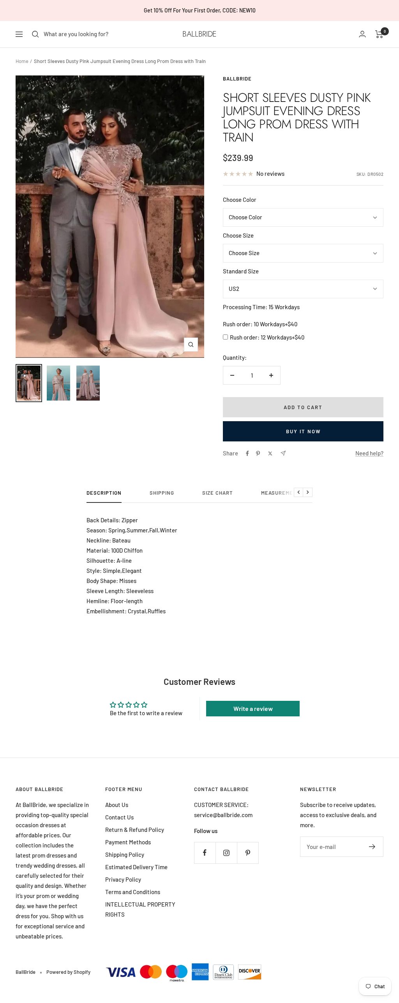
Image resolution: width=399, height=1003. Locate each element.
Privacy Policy (123, 879)
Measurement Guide (289, 493)
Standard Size (241, 271)
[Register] (372, 846)
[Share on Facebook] (247, 453)
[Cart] (379, 34)
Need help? (369, 453)
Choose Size (238, 235)
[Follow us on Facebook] (204, 852)
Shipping (162, 493)
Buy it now (303, 431)
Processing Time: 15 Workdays (261, 306)
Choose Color (239, 199)
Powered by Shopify (68, 972)
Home (22, 61)
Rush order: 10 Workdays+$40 (260, 323)
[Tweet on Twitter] (270, 453)
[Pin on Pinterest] (258, 453)
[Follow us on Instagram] (226, 852)
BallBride (237, 78)
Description (104, 493)
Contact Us (119, 817)
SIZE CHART (217, 493)
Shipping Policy (124, 854)
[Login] (362, 34)
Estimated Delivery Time (136, 866)
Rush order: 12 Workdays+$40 (267, 337)
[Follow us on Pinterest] (247, 852)
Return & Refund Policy (134, 829)
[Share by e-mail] (283, 453)
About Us (116, 804)
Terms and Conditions (132, 891)
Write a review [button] (253, 708)
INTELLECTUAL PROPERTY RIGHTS (140, 909)
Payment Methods (128, 841)
